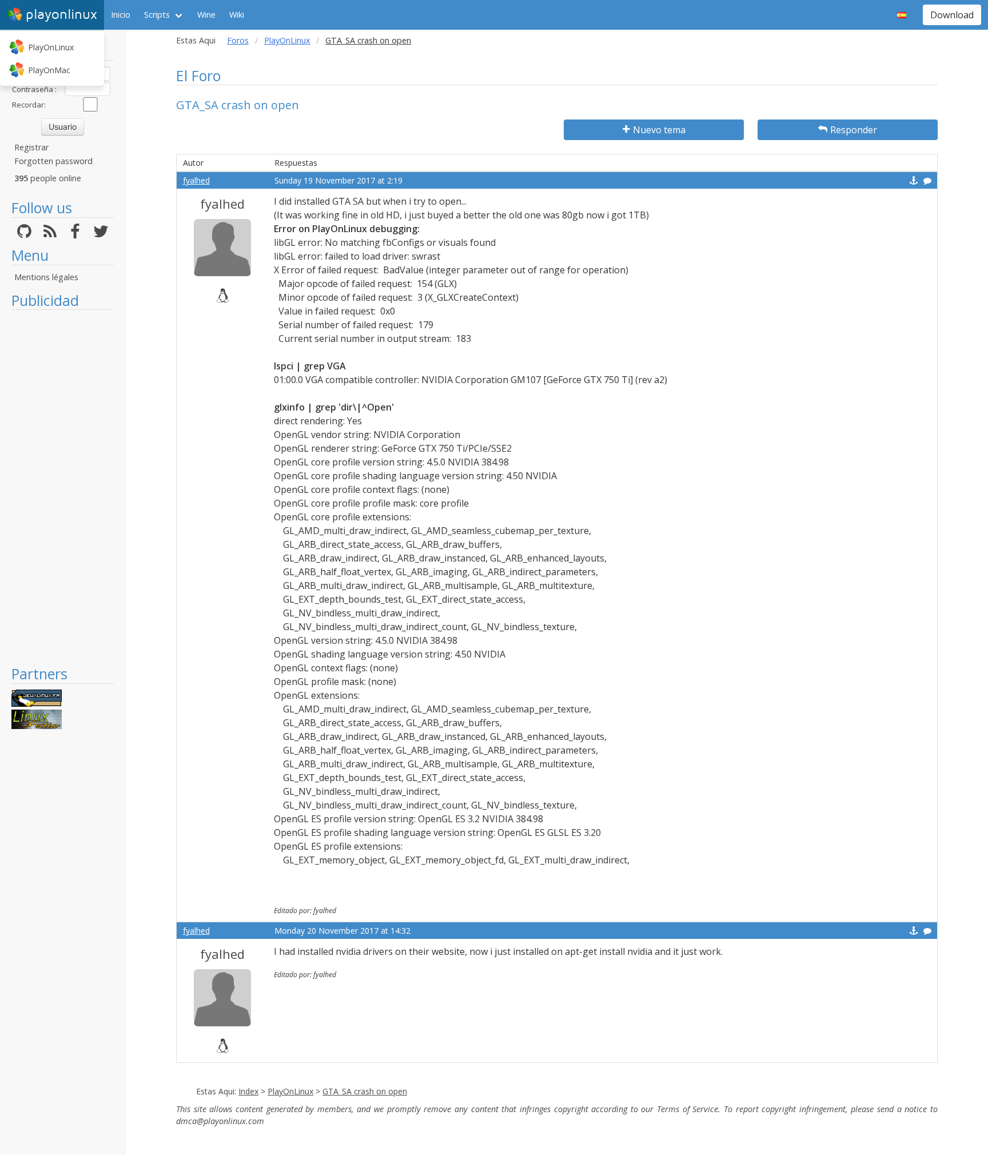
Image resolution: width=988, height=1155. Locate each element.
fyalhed (196, 180)
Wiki (236, 14)
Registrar (31, 147)
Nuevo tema (659, 130)
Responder (853, 130)
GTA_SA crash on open (364, 1091)
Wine (206, 14)
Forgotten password (53, 161)
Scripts (157, 14)
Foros (238, 40)
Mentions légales (46, 277)
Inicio (120, 14)
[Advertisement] (62, 487)
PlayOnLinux (51, 47)
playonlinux (61, 14)
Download (952, 15)
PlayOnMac (49, 70)
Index (248, 1091)
